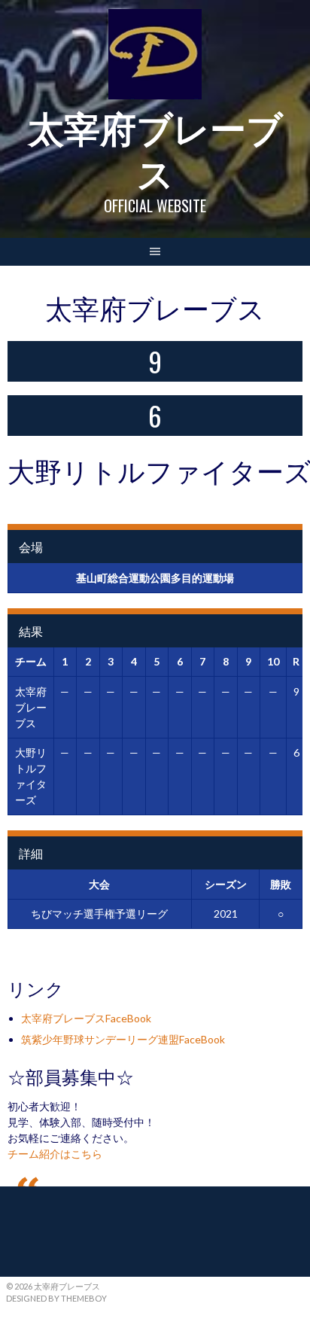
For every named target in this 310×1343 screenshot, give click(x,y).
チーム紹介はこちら (55, 1153)
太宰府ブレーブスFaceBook (86, 1018)
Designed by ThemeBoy (56, 1298)
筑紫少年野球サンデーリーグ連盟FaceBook (123, 1039)
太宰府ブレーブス (155, 148)
